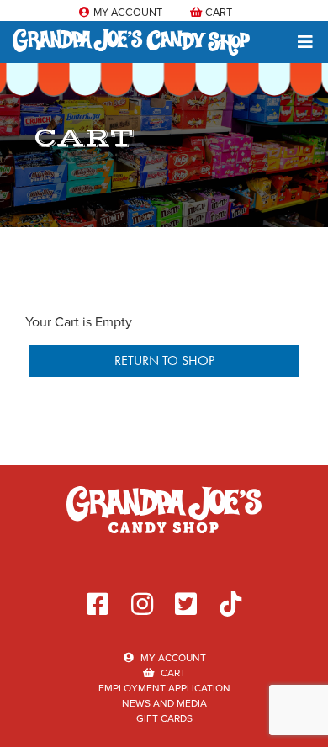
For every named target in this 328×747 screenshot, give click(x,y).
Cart (217, 11)
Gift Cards (164, 718)
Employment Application (164, 688)
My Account (126, 11)
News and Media (164, 703)
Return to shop (164, 360)
